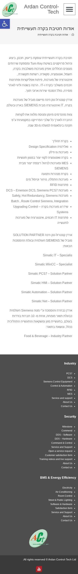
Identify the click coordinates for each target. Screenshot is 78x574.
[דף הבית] (73, 34)
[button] (69, 9)
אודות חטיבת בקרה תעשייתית (53, 34)
